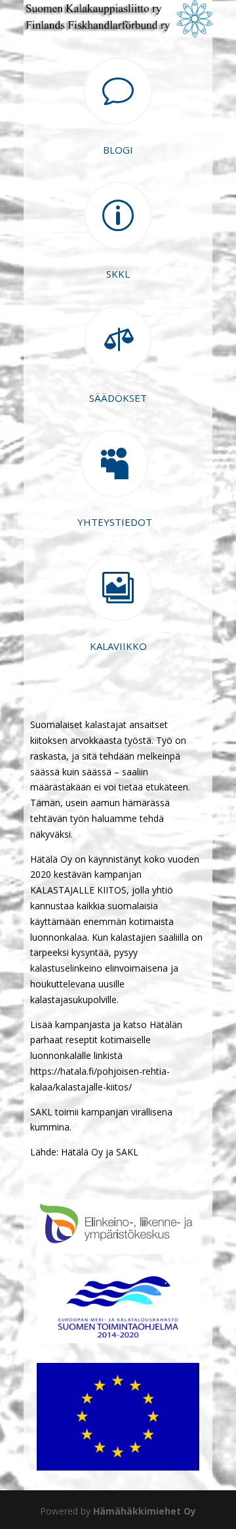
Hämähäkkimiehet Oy (144, 1511)
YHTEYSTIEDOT (114, 521)
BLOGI (118, 149)
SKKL (118, 273)
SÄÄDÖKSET (118, 397)
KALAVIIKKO (118, 646)
